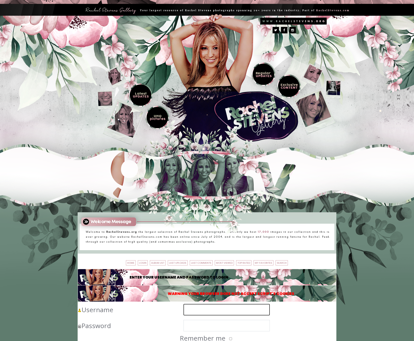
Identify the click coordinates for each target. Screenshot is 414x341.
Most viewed (266, 261)
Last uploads (179, 261)
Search (222, 272)
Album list (142, 261)
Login (115, 261)
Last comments (223, 261)
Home (95, 261)
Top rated (301, 261)
